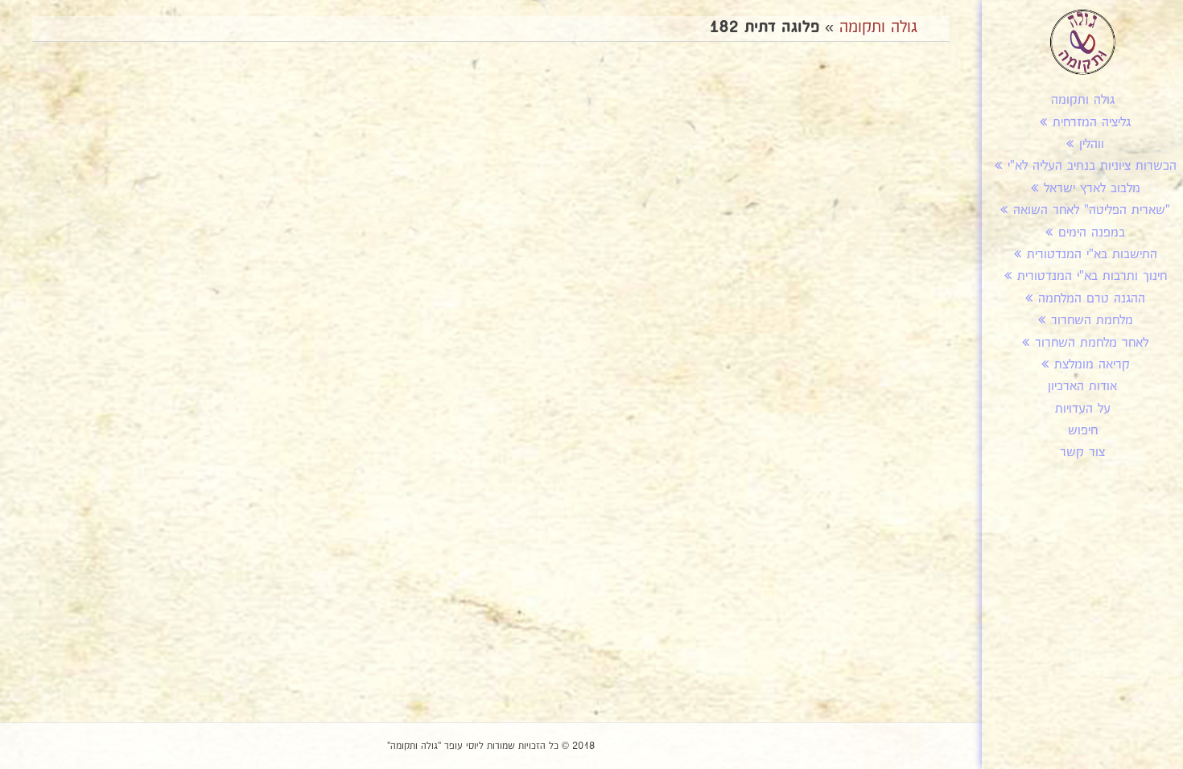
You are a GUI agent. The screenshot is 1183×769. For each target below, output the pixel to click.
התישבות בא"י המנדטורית (1092, 254)
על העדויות (1083, 409)
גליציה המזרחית (1092, 123)
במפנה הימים (1091, 233)
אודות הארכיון (1082, 386)
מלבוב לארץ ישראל (1092, 188)
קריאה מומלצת (1092, 365)
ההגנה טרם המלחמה (1091, 299)
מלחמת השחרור (1092, 320)
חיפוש (1083, 431)
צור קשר (1082, 452)
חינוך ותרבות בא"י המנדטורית (1092, 276)
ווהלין (1091, 144)
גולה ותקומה (1083, 100)
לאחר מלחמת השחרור (1091, 343)
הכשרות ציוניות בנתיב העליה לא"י (1092, 166)
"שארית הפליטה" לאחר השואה (1091, 210)
